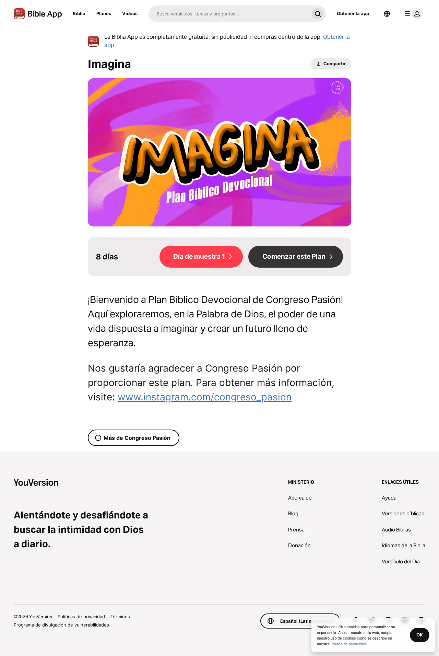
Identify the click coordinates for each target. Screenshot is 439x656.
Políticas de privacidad (81, 616)
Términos (120, 616)
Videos (130, 13)
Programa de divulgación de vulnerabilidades (61, 625)
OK (419, 634)
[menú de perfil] (412, 14)
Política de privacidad (348, 643)
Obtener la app (353, 13)
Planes (103, 13)
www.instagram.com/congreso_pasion (205, 397)
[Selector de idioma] (387, 14)
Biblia (79, 13)
